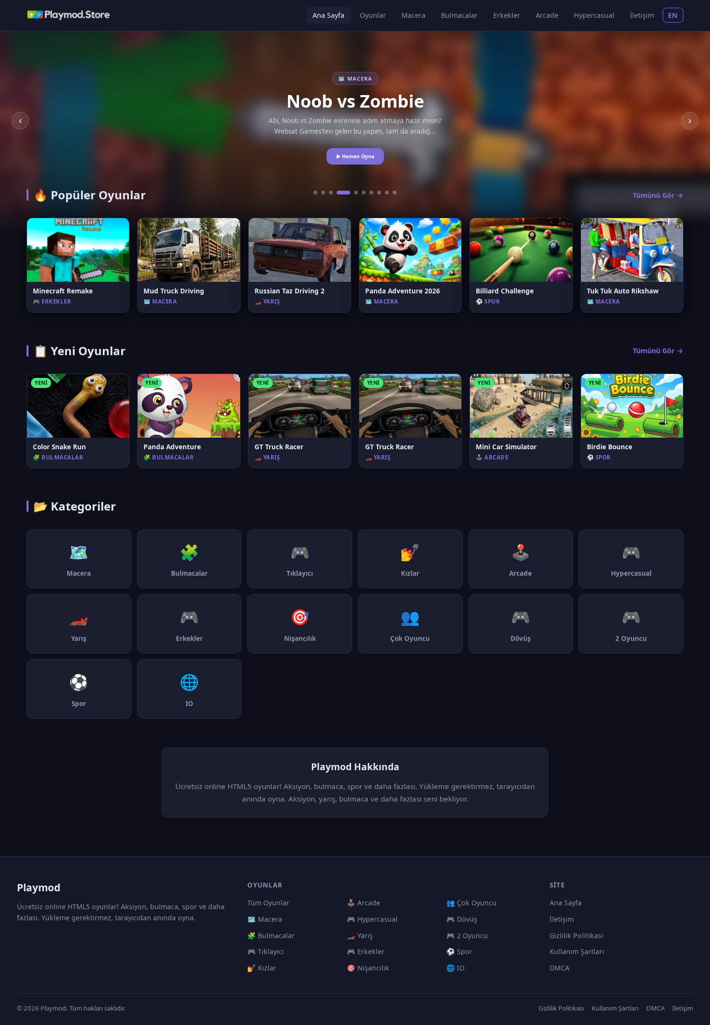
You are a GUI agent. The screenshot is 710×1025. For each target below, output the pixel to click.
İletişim (642, 15)
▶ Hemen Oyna (355, 156)
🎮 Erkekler (365, 951)
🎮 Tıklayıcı (265, 951)
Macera (413, 15)
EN (673, 15)
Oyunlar (373, 15)
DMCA (559, 967)
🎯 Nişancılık (368, 967)
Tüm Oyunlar (268, 902)
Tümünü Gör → (658, 195)
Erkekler (506, 15)
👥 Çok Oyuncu (471, 902)
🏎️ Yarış (360, 935)
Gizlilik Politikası (576, 935)
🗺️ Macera (264, 919)
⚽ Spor (459, 951)
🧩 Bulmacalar (271, 935)
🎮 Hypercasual (372, 919)
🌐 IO (455, 967)
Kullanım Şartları (577, 951)
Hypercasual (594, 15)
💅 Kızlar (261, 967)
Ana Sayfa (328, 15)
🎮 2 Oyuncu (467, 935)
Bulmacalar (459, 15)
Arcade (547, 15)
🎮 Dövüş (461, 919)
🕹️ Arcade (363, 902)
